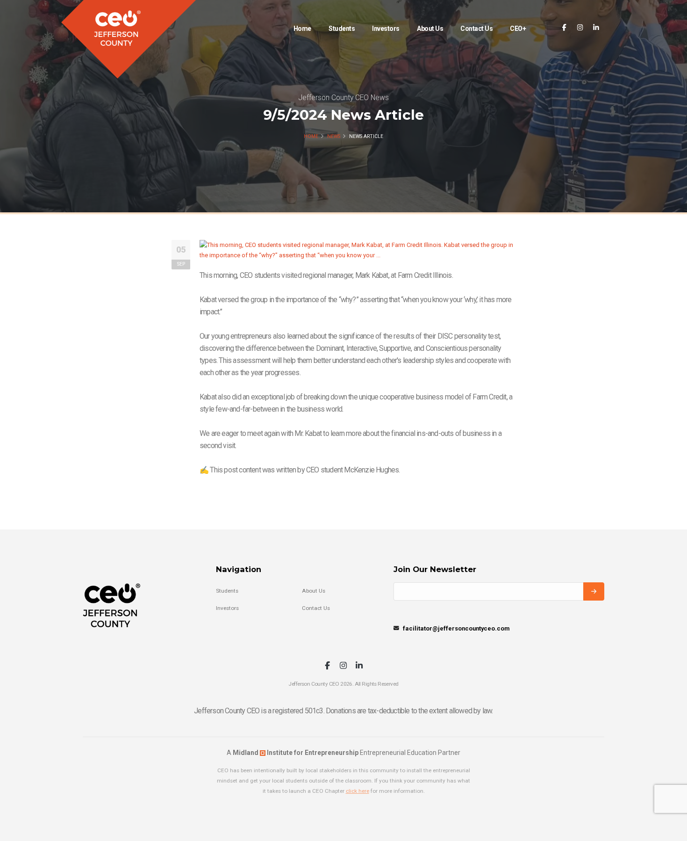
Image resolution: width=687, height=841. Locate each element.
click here (357, 791)
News (333, 136)
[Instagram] (580, 28)
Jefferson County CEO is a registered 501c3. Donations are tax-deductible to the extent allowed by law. (343, 710)
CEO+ (518, 28)
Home (302, 28)
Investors (386, 28)
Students (342, 28)
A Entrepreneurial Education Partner (343, 752)
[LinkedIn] (596, 28)
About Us (430, 28)
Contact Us (476, 28)
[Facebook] (564, 28)
